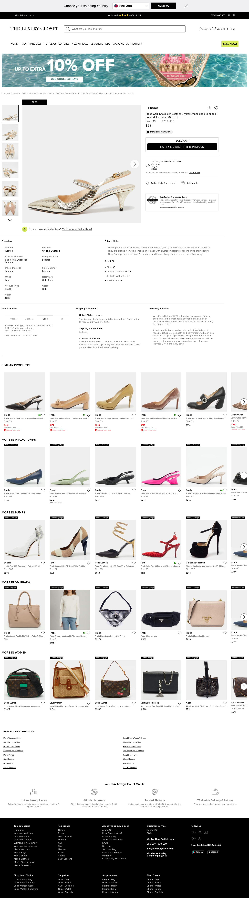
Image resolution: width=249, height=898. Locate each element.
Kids (107, 44)
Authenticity (134, 44)
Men (24, 44)
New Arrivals (80, 44)
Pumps (43, 93)
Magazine (118, 44)
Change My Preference (114, 858)
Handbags (35, 44)
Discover (6, 93)
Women (15, 44)
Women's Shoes (30, 93)
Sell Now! (230, 44)
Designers (96, 44)
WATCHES (64, 44)
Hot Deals (50, 44)
